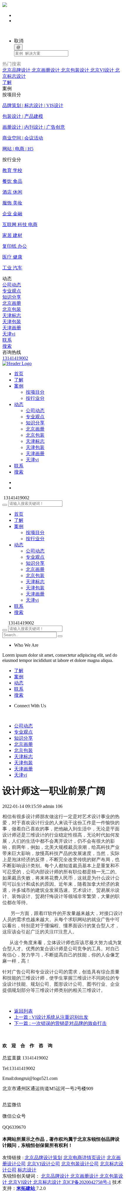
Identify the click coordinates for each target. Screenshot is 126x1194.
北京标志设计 (47, 1182)
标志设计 (27, 1169)
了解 (7, 82)
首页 (18, 514)
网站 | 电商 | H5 (17, 148)
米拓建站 (26, 1188)
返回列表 (23, 1011)
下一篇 (60, 1023)
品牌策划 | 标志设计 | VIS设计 (32, 105)
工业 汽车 (12, 267)
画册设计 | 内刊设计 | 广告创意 (33, 127)
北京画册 (11, 303)
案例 (18, 526)
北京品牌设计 (17, 70)
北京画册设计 (46, 70)
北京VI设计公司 (43, 1163)
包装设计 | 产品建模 (22, 116)
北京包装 (11, 309)
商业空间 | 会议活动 (22, 137)
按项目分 (35, 392)
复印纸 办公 (14, 246)
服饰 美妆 (12, 202)
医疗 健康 (12, 256)
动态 (18, 544)
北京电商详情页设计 (84, 1157)
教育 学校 (12, 170)
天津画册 (11, 327)
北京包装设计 (75, 70)
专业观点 (11, 290)
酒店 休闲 (12, 192)
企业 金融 (12, 213)
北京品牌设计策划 (43, 1157)
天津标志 (11, 315)
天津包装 (11, 321)
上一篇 (51, 1017)
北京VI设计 (102, 70)
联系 (7, 340)
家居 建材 (12, 235)
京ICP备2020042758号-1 (86, 1182)
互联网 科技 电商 (20, 224)
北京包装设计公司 (80, 1163)
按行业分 (35, 398)
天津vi (8, 333)
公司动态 (11, 284)
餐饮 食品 (12, 181)
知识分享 (11, 297)
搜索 (7, 346)
